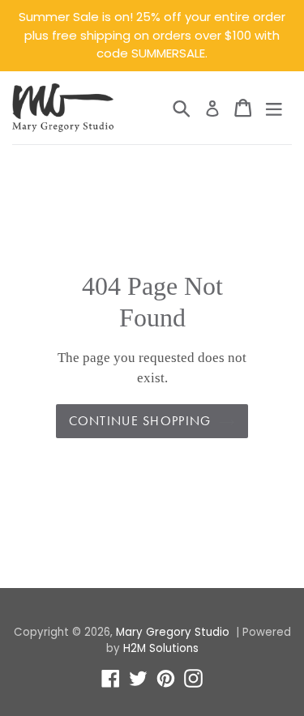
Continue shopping (140, 420)
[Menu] (274, 107)
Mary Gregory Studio (172, 632)
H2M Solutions (161, 648)
